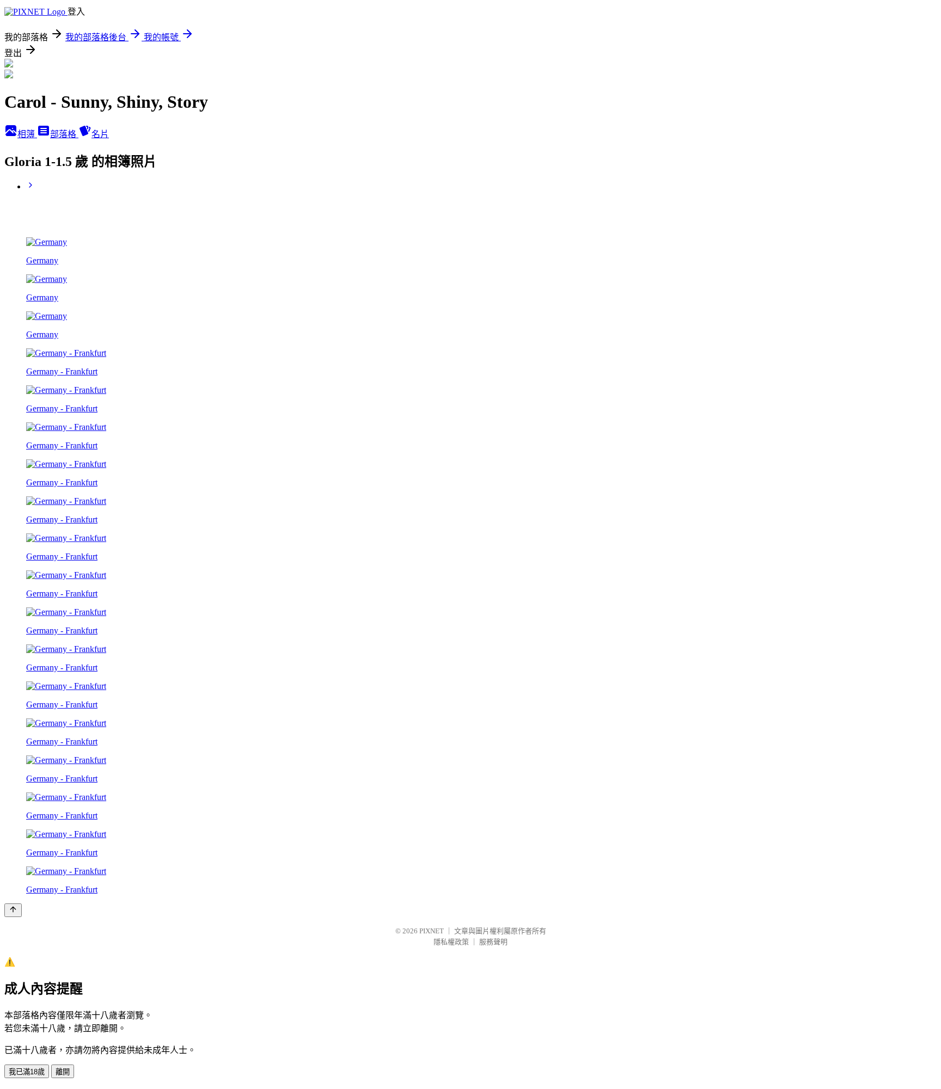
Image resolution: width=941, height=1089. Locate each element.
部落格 (64, 134)
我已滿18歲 (27, 1072)
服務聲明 (493, 942)
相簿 (27, 134)
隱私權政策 (451, 942)
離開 (63, 1072)
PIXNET (431, 931)
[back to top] (13, 910)
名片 (100, 134)
